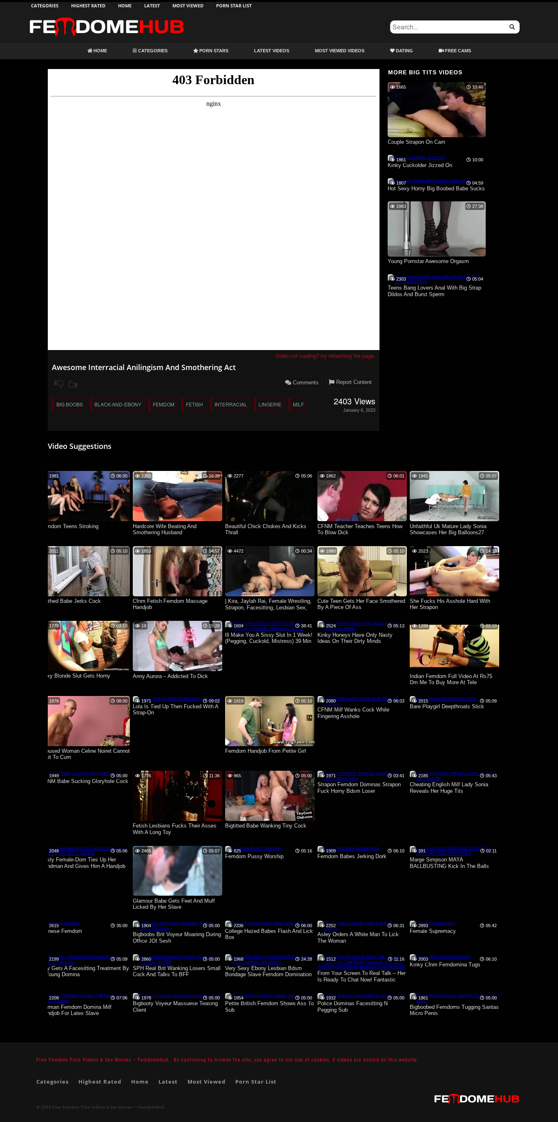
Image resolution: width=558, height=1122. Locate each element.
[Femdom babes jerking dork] (348, 848)
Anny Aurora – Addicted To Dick (170, 676)
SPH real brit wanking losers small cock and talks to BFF (177, 971)
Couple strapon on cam (416, 142)
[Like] (73, 384)
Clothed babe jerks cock (70, 601)
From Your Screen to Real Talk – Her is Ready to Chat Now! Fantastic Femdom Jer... (361, 977)
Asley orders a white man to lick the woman (358, 937)
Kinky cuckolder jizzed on (420, 165)
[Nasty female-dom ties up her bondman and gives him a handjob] (85, 853)
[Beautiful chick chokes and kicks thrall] (270, 519)
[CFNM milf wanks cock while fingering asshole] (362, 703)
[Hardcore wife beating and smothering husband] (177, 519)
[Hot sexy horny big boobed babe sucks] (430, 180)
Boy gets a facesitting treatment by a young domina (84, 971)
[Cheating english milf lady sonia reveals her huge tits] (454, 778)
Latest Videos (271, 50)
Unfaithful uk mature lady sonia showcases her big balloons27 (448, 529)
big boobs (69, 404)
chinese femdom (61, 931)
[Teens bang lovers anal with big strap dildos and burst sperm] (437, 281)
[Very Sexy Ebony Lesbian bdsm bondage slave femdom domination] (270, 961)
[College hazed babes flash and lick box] (267, 923)
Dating (404, 50)
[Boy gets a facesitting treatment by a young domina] (85, 961)
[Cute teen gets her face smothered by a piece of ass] (362, 594)
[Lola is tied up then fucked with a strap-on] (177, 698)
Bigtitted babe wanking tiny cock (265, 826)
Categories (44, 5)
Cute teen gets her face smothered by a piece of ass (361, 604)
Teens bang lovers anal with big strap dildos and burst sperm (434, 291)
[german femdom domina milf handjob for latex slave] (85, 1000)
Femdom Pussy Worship (254, 856)
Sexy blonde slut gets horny (75, 676)
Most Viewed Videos (339, 50)
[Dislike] (59, 384)
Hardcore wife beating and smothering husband (164, 529)
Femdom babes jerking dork (351, 856)
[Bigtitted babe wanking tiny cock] (270, 819)
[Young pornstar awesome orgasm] (437, 254)
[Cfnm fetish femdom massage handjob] (177, 594)
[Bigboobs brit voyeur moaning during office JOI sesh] (177, 928)
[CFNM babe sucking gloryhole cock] (79, 773)
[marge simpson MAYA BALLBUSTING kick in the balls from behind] (454, 853)
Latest (152, 5)
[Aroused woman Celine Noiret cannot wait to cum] (85, 744)
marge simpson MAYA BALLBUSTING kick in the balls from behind (449, 863)
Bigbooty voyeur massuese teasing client (175, 1006)
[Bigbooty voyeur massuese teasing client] (177, 995)
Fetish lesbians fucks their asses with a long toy (175, 829)
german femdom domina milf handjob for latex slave (76, 1010)
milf (298, 404)
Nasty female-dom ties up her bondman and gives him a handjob (82, 863)
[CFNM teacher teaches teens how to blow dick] (362, 519)
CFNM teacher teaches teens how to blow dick (359, 529)
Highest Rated (88, 5)
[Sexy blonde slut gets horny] (85, 669)
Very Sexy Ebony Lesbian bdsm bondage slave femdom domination (268, 971)
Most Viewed (187, 5)
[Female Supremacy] (432, 923)
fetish (194, 404)
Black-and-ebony (117, 404)
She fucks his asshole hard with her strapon (450, 604)
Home (125, 5)
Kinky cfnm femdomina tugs (445, 964)
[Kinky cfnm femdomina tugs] (440, 956)
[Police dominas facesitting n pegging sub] (360, 995)
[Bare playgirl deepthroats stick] (443, 698)
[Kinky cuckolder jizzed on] (416, 157)
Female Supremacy (433, 931)
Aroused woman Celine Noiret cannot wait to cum (85, 754)
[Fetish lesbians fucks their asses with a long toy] (177, 819)
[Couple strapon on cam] (437, 135)
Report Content (353, 382)
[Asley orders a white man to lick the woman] (362, 928)
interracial (230, 404)
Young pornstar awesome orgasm (428, 261)
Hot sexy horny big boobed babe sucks (436, 188)
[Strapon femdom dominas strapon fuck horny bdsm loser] (362, 778)
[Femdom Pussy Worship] (253, 848)
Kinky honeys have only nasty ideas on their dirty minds (355, 638)
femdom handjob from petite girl (265, 751)
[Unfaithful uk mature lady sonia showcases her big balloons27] (454, 519)
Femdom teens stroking (69, 526)
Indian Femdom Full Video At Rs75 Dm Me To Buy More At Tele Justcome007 (451, 680)
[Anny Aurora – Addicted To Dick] (177, 669)
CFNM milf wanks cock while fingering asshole (353, 713)
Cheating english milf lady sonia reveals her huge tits (449, 787)
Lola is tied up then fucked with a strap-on (175, 709)
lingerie (270, 404)
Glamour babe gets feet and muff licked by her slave (174, 904)
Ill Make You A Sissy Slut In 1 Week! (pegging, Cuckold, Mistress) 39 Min (268, 638)
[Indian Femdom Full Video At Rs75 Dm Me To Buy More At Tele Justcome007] (454, 669)
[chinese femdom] (60, 923)
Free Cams (457, 50)
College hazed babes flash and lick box (269, 934)
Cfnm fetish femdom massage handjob (170, 604)
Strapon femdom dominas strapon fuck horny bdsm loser (359, 787)
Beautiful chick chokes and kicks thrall (265, 529)
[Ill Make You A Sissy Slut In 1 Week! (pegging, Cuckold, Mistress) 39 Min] (270, 628)
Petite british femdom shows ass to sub (269, 1006)
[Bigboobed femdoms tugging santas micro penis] (454, 1000)
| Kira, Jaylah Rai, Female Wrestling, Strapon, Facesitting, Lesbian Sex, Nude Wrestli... (268, 604)
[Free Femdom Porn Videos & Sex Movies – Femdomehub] (106, 17)
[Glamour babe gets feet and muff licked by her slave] (177, 894)
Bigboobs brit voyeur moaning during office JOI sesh (177, 937)
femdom (163, 404)
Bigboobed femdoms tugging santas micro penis (454, 1010)
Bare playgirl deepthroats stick (447, 706)
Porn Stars (213, 50)
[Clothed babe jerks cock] (85, 594)
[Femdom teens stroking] (85, 519)
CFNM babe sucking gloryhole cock (84, 781)
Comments (305, 382)
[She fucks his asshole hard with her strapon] (454, 594)
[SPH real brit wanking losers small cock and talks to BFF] (177, 961)
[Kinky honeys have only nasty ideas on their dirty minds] (362, 628)
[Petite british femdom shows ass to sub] (267, 995)
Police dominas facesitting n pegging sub (352, 1006)
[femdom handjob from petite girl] (270, 744)
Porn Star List (234, 5)
